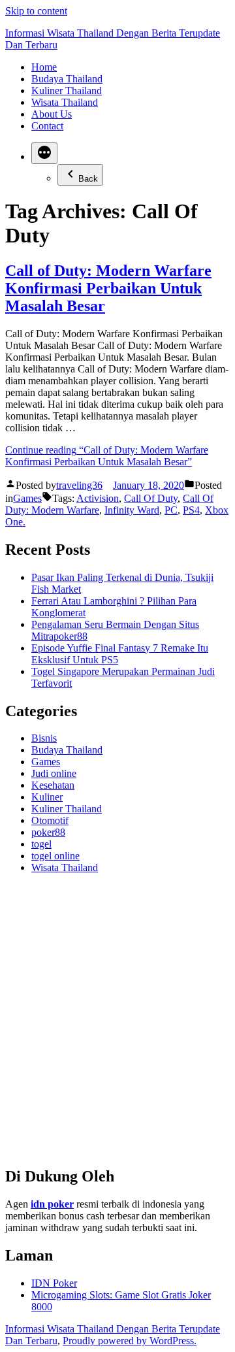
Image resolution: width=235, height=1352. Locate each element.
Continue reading (106, 455)
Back (88, 179)
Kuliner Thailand (66, 90)
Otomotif (50, 820)
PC (171, 510)
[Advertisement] (117, 1025)
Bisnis (44, 738)
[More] (44, 153)
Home (44, 67)
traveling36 (79, 485)
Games (27, 498)
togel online (55, 855)
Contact (47, 125)
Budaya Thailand (66, 78)
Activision (97, 498)
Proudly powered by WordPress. (129, 1340)
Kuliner (47, 796)
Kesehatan (52, 785)
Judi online (53, 773)
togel (41, 843)
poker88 (48, 832)
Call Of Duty (151, 498)
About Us (51, 114)
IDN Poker (54, 1283)
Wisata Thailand (64, 102)
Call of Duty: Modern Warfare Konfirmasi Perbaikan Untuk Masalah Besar (108, 288)
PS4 (191, 510)
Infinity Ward (131, 510)
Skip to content (36, 10)
